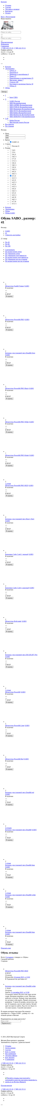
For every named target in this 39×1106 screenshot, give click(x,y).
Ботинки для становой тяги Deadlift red (19, 792)
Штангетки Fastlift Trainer (14, 286)
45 (14, 193)
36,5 (14, 156)
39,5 (14, 169)
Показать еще (6, 948)
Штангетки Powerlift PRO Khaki (17, 455)
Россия (15, 146)
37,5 (14, 161)
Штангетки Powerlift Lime (14, 725)
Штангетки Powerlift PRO (14, 319)
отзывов (9, 957)
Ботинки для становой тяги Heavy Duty (19, 519)
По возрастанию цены (13, 252)
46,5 (14, 199)
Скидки (8, 7)
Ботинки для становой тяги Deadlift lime (20, 865)
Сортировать (10, 250)
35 (13, 152)
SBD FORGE (21, 107)
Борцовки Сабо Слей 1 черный (16, 554)
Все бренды (9, 124)
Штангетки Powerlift (12, 692)
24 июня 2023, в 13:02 (22, 977)
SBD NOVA (20, 111)
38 (14, 163)
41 (14, 176)
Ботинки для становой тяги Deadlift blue (20, 932)
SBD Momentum (22, 109)
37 (14, 159)
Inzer (14, 97)
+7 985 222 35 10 (7, 48)
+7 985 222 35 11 (20, 48)
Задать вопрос (10, 1048)
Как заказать (9, 1057)
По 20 (7, 242)
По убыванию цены (12, 253)
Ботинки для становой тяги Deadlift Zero (20, 353)
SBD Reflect (20, 113)
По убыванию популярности (15, 255)
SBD (18, 103)
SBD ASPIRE (21, 105)
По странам (9, 126)
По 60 (7, 244)
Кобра (15, 120)
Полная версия (6, 1085)
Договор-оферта (11, 1055)
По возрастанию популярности (16, 257)
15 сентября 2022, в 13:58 (20, 992)
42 (14, 180)
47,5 (14, 204)
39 (14, 167)
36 (14, 154)
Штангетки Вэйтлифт (13, 621)
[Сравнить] (6, 290)
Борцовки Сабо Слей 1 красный (17, 588)
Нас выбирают (10, 1054)
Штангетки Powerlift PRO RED (16, 485)
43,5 (14, 186)
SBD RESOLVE (22, 115)
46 (14, 197)
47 (14, 201)
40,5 (14, 174)
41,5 (14, 178)
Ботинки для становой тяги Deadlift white (20, 895)
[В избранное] (6, 292)
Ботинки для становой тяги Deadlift (18, 830)
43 (14, 184)
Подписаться (6, 1023)
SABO (15, 101)
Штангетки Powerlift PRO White (17, 422)
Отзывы (8, 5)
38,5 (14, 165)
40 (14, 171)
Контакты (8, 11)
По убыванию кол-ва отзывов (16, 259)
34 (13, 150)
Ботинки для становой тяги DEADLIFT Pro (21, 655)
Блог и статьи (10, 1052)
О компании (9, 1059)
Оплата (8, 13)
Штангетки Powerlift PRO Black (17, 388)
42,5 (14, 182)
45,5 (14, 195)
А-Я (6, 118)
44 (14, 189)
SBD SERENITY (22, 117)
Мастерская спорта (19, 122)
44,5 (14, 191)
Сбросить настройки (12, 235)
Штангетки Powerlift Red (14, 759)
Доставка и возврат (12, 9)
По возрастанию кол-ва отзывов (17, 261)
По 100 (7, 246)
